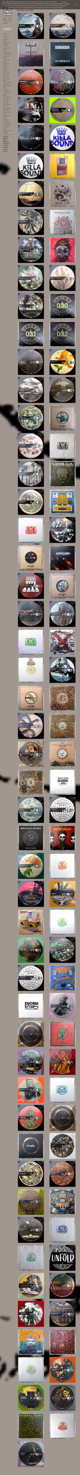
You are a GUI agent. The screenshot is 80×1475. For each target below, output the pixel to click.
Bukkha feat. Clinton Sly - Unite (31, 415)
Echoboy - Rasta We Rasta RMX (62, 1367)
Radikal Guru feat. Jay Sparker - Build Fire (62, 275)
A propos (5, 145)
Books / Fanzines (7, 130)
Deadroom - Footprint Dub (31, 331)
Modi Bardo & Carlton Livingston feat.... (62, 751)
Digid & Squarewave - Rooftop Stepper (62, 23)
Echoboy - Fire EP (62, 1143)
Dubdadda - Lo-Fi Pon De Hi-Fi (62, 51)
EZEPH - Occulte (31, 1143)
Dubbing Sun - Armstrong (31, 639)
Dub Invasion (6, 73)
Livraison (5, 136)
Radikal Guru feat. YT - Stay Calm (31, 359)
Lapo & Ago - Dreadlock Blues (62, 135)
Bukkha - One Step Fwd (31, 163)
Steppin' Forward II (62, 835)
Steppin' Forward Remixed (62, 247)
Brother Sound (6, 52)
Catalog (5, 33)
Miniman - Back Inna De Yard (31, 555)
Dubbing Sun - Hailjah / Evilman (62, 891)
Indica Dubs (6, 89)
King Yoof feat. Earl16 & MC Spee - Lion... (31, 135)
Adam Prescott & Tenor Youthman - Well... (31, 807)
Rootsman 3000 (7, 116)
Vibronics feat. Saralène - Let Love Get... (31, 695)
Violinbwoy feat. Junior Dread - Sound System (31, 387)
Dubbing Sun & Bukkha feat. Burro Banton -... (62, 1311)
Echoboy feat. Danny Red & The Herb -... (62, 1003)
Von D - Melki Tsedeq (31, 303)
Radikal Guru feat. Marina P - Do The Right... (62, 807)
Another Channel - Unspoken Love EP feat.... (31, 1227)
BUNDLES (5, 132)
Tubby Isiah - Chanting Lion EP (31, 1451)
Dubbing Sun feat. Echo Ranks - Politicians (31, 723)
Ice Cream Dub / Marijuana (62, 1423)
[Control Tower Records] (7, 11)
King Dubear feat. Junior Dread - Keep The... (30, 1395)
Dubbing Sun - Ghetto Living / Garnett (62, 1227)
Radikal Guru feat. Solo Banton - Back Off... (31, 443)
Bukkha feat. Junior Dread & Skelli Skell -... (31, 247)
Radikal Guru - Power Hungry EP (31, 1311)
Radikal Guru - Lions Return (31, 1171)
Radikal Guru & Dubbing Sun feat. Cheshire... (31, 1115)
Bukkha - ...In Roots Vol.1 (31, 919)
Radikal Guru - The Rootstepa (62, 471)
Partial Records (6, 108)
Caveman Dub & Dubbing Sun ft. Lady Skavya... (62, 1171)
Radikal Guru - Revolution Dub (62, 443)
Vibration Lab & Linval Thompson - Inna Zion (62, 191)
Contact (5, 151)
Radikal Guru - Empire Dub (62, 387)
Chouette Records (7, 54)
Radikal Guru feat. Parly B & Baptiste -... (31, 583)
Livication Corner (7, 97)
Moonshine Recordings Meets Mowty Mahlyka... (62, 695)
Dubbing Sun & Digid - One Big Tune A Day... (31, 611)
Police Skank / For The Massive (31, 1367)
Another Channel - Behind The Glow (62, 975)
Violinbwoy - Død (63, 1031)
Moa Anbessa (6, 99)
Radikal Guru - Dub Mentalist (62, 219)
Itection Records (7, 91)
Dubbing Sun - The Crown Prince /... (62, 919)
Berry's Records (6, 43)
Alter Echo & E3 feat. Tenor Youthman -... (31, 275)
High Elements (6, 84)
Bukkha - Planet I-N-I (62, 1255)
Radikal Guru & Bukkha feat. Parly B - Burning (62, 1059)
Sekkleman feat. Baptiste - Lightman (62, 79)
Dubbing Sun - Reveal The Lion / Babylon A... (62, 1395)
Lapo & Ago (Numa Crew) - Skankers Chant (62, 611)
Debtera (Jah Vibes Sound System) (6, 65)
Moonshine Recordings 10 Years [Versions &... (62, 639)
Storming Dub (6, 121)
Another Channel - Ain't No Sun (62, 863)
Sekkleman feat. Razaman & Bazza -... (31, 1199)
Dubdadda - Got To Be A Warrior (31, 107)
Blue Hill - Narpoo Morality (62, 527)
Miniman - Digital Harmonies (62, 555)
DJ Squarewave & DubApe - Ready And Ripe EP (31, 1283)
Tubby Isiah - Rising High (31, 1003)
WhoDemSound (7, 123)
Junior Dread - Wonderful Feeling (31, 23)
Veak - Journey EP (62, 1283)
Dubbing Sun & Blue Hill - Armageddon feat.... (31, 1059)
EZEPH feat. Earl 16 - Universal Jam (31, 1031)
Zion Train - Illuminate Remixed (31, 947)
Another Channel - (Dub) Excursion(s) (62, 499)
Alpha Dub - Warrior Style (62, 303)
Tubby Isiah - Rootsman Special (62, 1087)
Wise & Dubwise (7, 125)
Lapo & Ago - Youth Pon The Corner (30, 667)
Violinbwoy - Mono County (31, 51)
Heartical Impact (7, 82)
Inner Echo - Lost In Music (62, 1339)
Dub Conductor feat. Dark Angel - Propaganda (62, 415)
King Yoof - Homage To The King (62, 163)
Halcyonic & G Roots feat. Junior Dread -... (31, 499)
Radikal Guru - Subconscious (31, 1423)
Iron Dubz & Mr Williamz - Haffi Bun (63, 583)
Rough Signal (6, 110)
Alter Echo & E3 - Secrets (31, 471)
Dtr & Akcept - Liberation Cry (62, 331)
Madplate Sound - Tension (31, 191)
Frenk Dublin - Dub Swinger (62, 947)
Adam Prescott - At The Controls (62, 1199)
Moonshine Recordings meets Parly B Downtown (62, 723)
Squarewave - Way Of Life (31, 219)
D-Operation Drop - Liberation (62, 359)
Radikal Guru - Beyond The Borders (30, 835)
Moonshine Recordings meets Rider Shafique (31, 779)
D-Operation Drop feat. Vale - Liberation (31, 863)
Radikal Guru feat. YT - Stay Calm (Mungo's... (62, 107)
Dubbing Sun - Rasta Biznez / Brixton (31, 1255)
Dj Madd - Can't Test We (31, 527)
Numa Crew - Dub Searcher (62, 667)
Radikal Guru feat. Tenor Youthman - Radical (31, 751)
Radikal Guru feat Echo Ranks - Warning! (31, 79)
